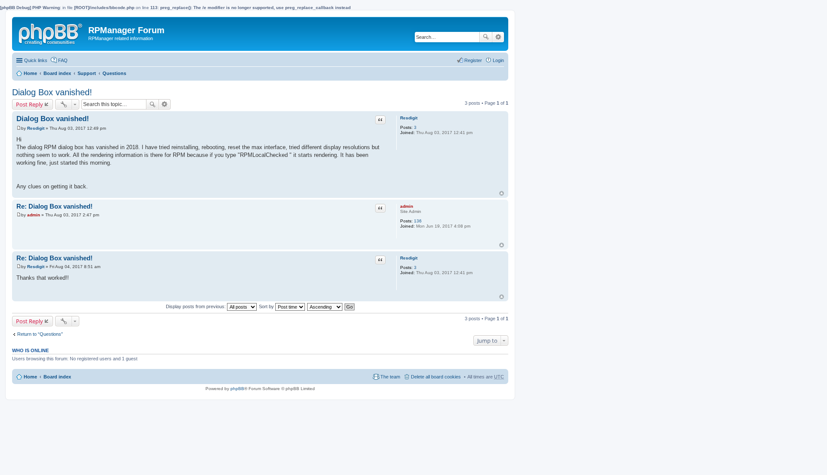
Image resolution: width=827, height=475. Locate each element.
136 (418, 221)
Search (485, 37)
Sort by (267, 306)
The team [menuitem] (390, 376)
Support (87, 73)
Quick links (35, 60)
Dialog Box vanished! (52, 92)
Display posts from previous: (196, 306)
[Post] (18, 128)
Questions (114, 73)
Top (501, 193)
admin (406, 206)
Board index (57, 73)
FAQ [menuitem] (63, 60)
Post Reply (29, 104)
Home (30, 73)
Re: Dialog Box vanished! (54, 206)
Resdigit (408, 118)
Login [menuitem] (498, 60)
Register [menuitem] (473, 60)
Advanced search (498, 37)
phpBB (237, 388)
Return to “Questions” (40, 334)
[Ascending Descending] (325, 306)
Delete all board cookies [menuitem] (436, 376)
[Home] (51, 32)
